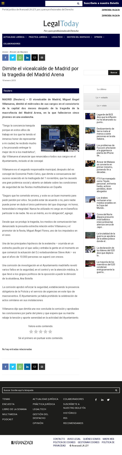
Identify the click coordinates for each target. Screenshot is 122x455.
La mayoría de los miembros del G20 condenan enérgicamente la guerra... (106, 267)
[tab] (102, 89)
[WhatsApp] (20, 57)
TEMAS (6, 398)
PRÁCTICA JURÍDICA (44, 404)
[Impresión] (42, 57)
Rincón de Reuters (19, 52)
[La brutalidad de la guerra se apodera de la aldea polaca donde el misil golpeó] (90, 235)
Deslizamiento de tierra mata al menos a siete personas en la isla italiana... (106, 133)
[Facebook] (5, 57)
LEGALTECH (39, 409)
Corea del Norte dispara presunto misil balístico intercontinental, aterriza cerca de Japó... (105, 220)
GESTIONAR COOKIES (88, 442)
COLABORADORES (73, 398)
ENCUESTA (8, 404)
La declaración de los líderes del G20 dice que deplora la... (106, 252)
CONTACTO (59, 439)
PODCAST (7, 419)
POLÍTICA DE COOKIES (64, 442)
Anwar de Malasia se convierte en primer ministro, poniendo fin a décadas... (106, 167)
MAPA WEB (108, 439)
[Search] (78, 3)
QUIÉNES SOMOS (91, 439)
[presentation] (102, 89)
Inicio (5, 52)
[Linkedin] (27, 57)
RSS (65, 418)
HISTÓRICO (69, 412)
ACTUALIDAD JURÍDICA (45, 398)
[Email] (34, 57)
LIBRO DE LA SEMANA (14, 409)
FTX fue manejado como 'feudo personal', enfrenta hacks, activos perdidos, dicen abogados (106, 185)
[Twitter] (13, 57)
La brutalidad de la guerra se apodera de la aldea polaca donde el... (106, 237)
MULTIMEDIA (9, 414)
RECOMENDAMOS (73, 423)
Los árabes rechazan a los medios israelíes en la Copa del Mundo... (106, 203)
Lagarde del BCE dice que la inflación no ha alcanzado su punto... (106, 118)
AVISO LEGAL (74, 439)
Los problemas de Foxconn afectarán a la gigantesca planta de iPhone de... (106, 150)
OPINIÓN (38, 423)
